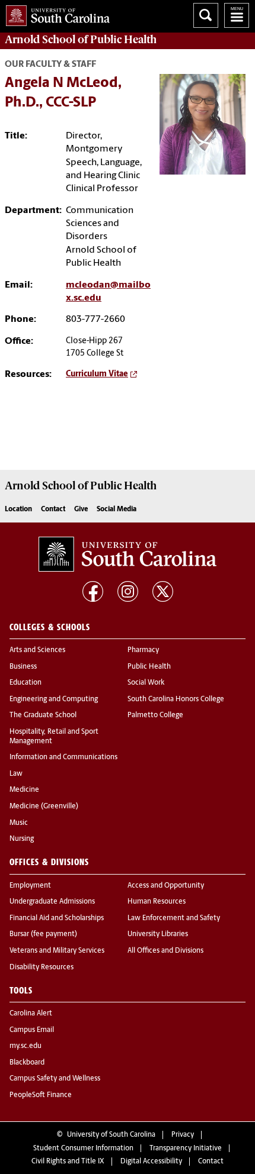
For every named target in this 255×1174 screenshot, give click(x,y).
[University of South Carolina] (127, 554)
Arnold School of (81, 39)
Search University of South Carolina (205, 15)
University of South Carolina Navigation (236, 15)
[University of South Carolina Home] (55, 13)
